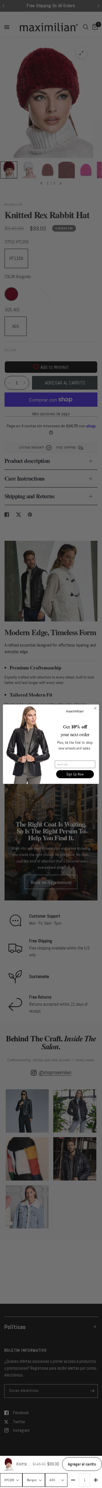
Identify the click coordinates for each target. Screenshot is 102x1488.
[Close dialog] (95, 707)
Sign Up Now (75, 774)
